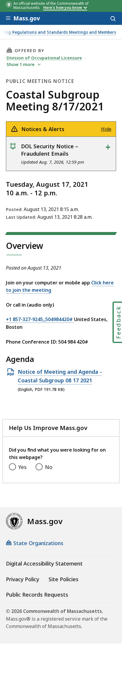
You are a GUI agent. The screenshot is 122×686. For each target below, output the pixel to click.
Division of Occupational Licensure (44, 58)
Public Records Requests (37, 594)
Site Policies (63, 579)
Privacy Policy (22, 579)
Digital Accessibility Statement (44, 563)
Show (21, 64)
